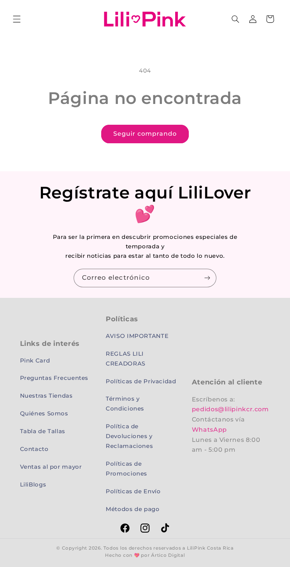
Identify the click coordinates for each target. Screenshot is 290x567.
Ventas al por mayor (51, 466)
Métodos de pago (132, 509)
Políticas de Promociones (126, 468)
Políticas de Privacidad (141, 381)
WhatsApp (209, 429)
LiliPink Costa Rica (210, 548)
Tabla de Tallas (42, 431)
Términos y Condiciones (125, 403)
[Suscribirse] (207, 278)
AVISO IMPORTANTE (137, 336)
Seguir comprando (145, 133)
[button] (16, 19)
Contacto (34, 449)
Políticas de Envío (133, 491)
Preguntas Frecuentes (54, 378)
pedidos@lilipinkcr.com (230, 409)
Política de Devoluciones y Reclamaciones (129, 436)
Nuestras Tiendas (46, 395)
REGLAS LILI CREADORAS (125, 358)
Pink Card (35, 360)
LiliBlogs (33, 484)
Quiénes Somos (44, 413)
